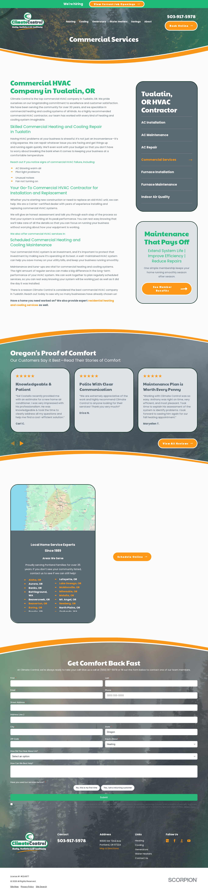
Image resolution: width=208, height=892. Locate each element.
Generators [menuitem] (99, 21)
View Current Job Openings (115, 4)
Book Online (179, 25)
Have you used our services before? (28, 782)
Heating (139, 840)
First (13, 678)
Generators (141, 849)
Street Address (18, 702)
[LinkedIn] (196, 840)
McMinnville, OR (69, 587)
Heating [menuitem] (71, 21)
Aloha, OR (35, 580)
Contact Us (141, 858)
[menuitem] (166, 123)
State (108, 727)
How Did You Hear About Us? (24, 751)
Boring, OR (35, 607)
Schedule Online (130, 556)
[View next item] (21, 443)
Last (108, 678)
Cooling (139, 845)
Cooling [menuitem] (83, 21)
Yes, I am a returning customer (118, 787)
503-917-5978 (181, 16)
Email (13, 690)
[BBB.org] (181, 840)
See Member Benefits (162, 288)
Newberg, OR (67, 603)
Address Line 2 (17, 714)
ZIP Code (15, 739)
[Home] (27, 21)
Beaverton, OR (38, 603)
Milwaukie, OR (68, 591)
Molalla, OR (66, 595)
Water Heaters (143, 853)
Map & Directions (109, 848)
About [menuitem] (148, 21)
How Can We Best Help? (21, 763)
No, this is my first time (86, 787)
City (13, 727)
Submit (104, 797)
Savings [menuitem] (136, 21)
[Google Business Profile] (167, 840)
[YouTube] (188, 840)
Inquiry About (112, 739)
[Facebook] (174, 840)
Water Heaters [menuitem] (118, 21)
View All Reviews (176, 443)
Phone (109, 690)
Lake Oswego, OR (70, 583)
